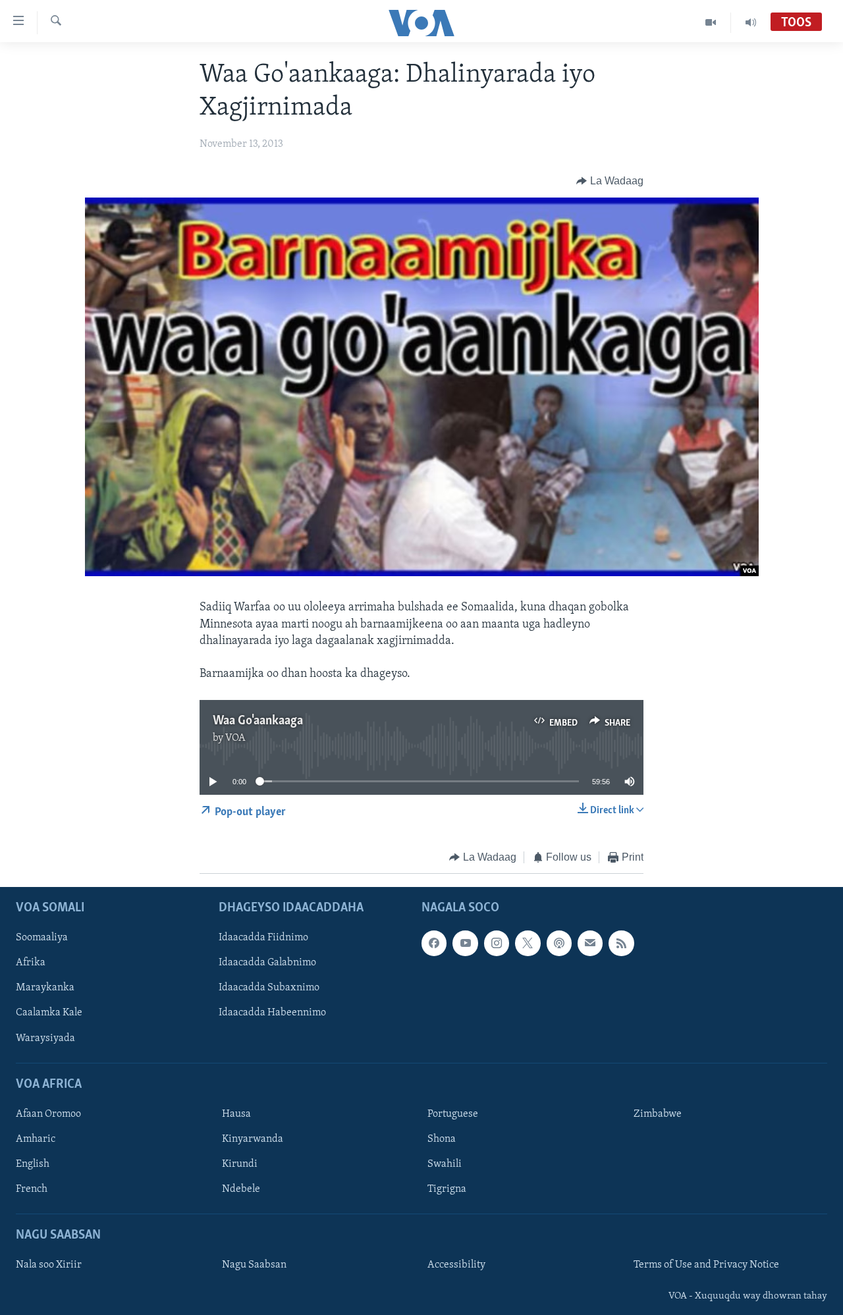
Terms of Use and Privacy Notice (706, 1265)
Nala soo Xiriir (49, 1265)
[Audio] (751, 22)
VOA (235, 738)
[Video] (711, 22)
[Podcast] (559, 943)
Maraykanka (45, 988)
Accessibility (456, 1265)
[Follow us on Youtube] (464, 943)
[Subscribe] (590, 943)
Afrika (30, 963)
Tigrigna (446, 1189)
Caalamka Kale (49, 1013)
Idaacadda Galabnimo (267, 963)
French (31, 1189)
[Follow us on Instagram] (496, 943)
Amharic (35, 1139)
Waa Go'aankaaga (258, 721)
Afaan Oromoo (48, 1114)
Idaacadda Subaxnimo (269, 988)
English (32, 1164)
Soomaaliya (42, 938)
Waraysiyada (45, 1038)
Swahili (444, 1164)
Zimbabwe (658, 1114)
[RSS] (621, 943)
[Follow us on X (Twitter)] (527, 943)
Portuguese (452, 1114)
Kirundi (240, 1164)
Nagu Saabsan (254, 1265)
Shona (441, 1139)
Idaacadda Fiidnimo (263, 938)
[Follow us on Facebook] (434, 943)
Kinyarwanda (252, 1139)
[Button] (609, 181)
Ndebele (241, 1189)
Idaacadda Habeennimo (272, 1013)
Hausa (236, 1114)
